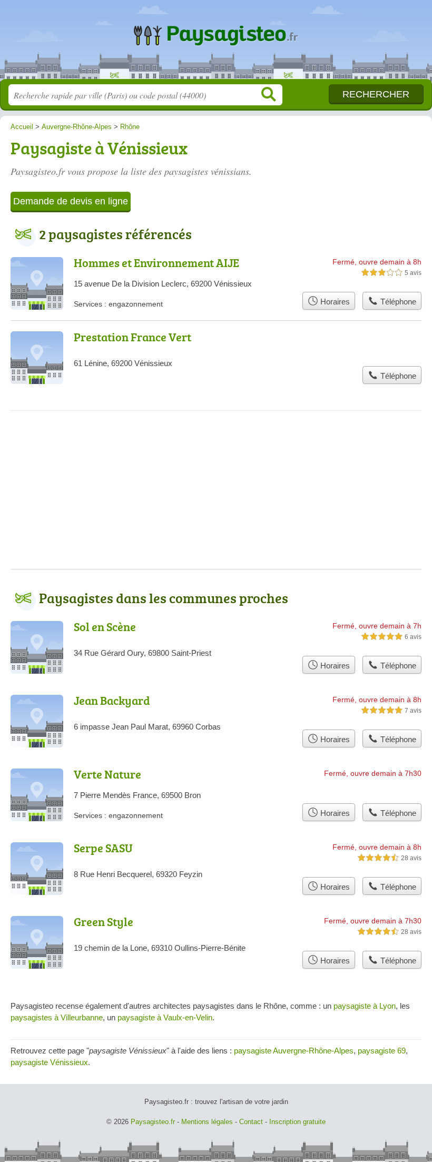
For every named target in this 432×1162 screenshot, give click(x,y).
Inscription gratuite (297, 1122)
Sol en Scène (105, 626)
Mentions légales (207, 1122)
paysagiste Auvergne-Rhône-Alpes (294, 1050)
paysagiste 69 (382, 1050)
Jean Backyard (112, 700)
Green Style (103, 921)
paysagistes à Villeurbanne (57, 1017)
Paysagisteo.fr (216, 43)
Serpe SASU (103, 848)
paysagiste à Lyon (364, 1005)
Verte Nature (107, 774)
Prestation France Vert (132, 337)
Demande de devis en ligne (70, 201)
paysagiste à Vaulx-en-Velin (164, 1017)
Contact (251, 1122)
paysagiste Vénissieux (49, 1062)
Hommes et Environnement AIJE (156, 262)
